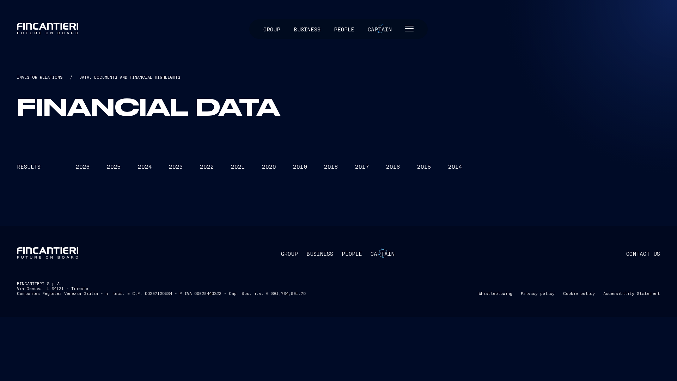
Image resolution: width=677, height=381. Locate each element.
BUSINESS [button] (319, 253)
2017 (362, 166)
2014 (455, 166)
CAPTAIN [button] (383, 253)
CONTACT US (643, 253)
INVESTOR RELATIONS (40, 76)
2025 (114, 166)
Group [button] (271, 29)
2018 (331, 166)
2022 (207, 166)
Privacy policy (538, 293)
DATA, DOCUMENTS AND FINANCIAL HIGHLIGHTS (130, 76)
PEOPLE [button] (352, 253)
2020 (269, 166)
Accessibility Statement (631, 293)
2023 (176, 166)
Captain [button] (380, 29)
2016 (393, 166)
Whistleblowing (495, 293)
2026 (83, 166)
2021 (238, 166)
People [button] (344, 29)
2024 (145, 166)
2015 (424, 166)
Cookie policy (579, 293)
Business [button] (307, 29)
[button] (409, 29)
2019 (300, 166)
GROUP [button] (289, 253)
